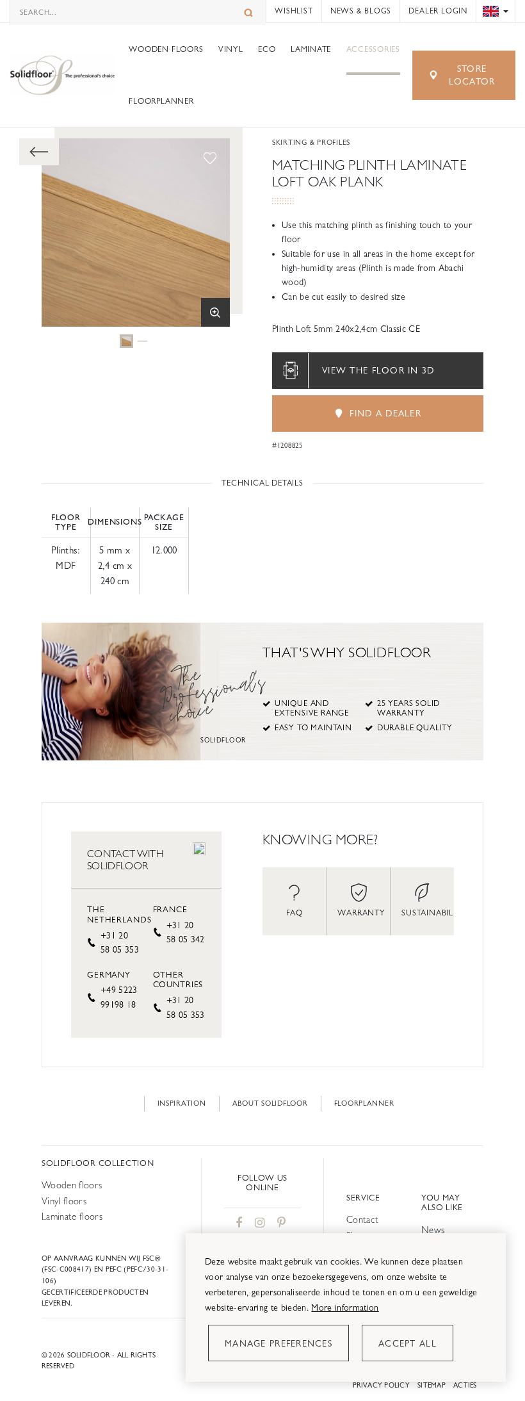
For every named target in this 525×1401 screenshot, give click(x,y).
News (432, 1229)
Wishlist (293, 10)
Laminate (311, 49)
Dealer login (437, 10)
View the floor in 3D (378, 370)
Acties (464, 1385)
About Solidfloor (270, 1103)
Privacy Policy (381, 1385)
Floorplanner (161, 101)
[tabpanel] (126, 341)
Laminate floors (72, 1216)
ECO (266, 49)
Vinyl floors (64, 1200)
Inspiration (182, 1103)
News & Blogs (360, 10)
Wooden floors (166, 49)
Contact (362, 1219)
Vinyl (230, 49)
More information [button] (344, 1307)
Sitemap (431, 1385)
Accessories (373, 49)
